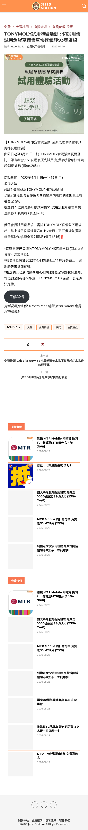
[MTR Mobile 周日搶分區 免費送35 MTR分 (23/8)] (20, 529)
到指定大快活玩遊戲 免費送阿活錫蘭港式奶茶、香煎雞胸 (57, 548)
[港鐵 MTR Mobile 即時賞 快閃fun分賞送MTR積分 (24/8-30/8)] (20, 449)
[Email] (53, 804)
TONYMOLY (13, 327)
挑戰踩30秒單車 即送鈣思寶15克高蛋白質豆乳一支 (58, 729)
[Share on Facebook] (37, 344)
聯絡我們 (64, 820)
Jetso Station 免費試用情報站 (28, 46)
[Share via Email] (58, 344)
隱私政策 (51, 820)
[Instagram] (44, 804)
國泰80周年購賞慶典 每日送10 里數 (57, 702)
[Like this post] (32, 344)
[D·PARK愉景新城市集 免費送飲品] (20, 764)
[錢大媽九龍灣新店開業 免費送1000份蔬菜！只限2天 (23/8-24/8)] (20, 502)
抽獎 (58, 327)
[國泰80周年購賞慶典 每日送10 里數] (20, 710)
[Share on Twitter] (43, 344)
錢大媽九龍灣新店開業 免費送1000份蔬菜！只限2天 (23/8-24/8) (56, 496)
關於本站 (23, 820)
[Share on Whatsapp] (48, 344)
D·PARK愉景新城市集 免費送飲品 (57, 756)
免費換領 (44, 327)
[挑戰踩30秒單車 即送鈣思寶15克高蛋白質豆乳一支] (20, 737)
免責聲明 (37, 820)
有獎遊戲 (73, 327)
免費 (29, 327)
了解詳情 (16, 296)
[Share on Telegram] (53, 344)
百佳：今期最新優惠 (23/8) (54, 465)
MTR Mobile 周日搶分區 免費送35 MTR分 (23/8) (57, 521)
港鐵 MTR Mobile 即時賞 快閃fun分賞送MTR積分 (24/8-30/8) (57, 442)
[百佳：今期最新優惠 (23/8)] (20, 476)
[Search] (84, 6)
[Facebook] (35, 804)
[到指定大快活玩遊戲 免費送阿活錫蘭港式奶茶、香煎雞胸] (20, 556)
